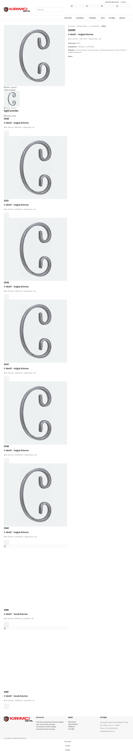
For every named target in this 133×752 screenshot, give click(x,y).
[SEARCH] (60, 9)
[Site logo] (17, 9)
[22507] (35, 658)
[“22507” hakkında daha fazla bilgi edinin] (6, 706)
